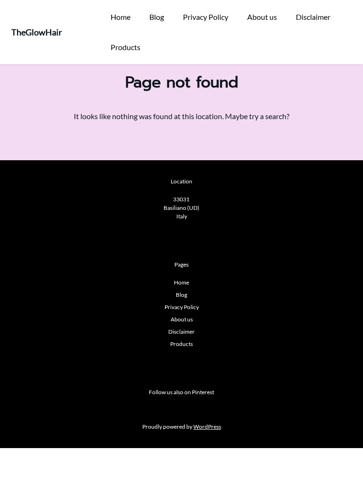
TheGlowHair (36, 32)
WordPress (207, 426)
